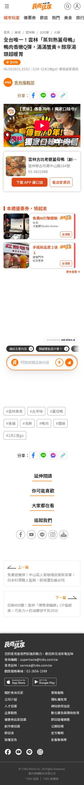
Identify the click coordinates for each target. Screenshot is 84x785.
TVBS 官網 (32, 779)
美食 (68, 17)
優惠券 (30, 17)
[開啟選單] (7, 6)
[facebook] (7, 752)
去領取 (66, 234)
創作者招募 (12, 726)
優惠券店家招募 (15, 719)
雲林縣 (30, 32)
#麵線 (60, 423)
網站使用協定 (60, 706)
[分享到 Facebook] (33, 95)
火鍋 (57, 32)
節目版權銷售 (60, 719)
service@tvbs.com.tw (36, 665)
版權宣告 (10, 739)
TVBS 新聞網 (50, 779)
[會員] (77, 6)
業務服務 (57, 692)
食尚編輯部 (24, 82)
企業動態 (10, 712)
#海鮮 (27, 423)
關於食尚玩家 (13, 692)
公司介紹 (10, 699)
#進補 (10, 423)
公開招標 (57, 726)
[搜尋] (67, 6)
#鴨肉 (44, 423)
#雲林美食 (14, 411)
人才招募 (10, 706)
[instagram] (40, 752)
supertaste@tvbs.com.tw (39, 659)
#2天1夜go (15, 435)
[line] (29, 752)
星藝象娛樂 (59, 739)
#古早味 (36, 411)
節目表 (9, 733)
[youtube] (18, 752)
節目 (44, 17)
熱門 (56, 17)
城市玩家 (12, 17)
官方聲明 (57, 733)
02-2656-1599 (36, 671)
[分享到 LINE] (43, 95)
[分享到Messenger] (53, 95)
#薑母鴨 (56, 411)
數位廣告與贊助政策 (65, 712)
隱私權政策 (59, 699)
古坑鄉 (44, 32)
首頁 (7, 32)
